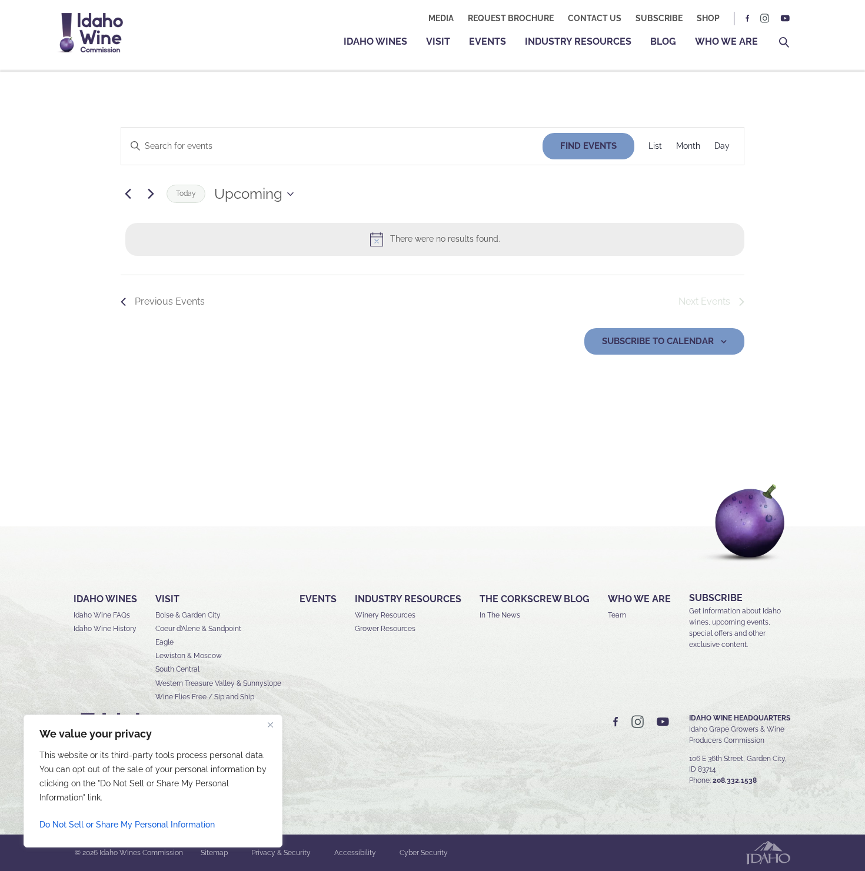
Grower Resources (385, 629)
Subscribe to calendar (658, 341)
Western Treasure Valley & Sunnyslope (218, 683)
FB (747, 18)
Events (487, 41)
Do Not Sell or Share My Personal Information (127, 824)
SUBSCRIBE (716, 597)
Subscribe (659, 18)
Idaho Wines (375, 41)
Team (617, 615)
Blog (663, 41)
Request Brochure (511, 18)
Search (784, 43)
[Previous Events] (128, 194)
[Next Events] (151, 194)
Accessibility (355, 853)
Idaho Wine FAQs (102, 615)
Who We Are (726, 41)
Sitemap (214, 853)
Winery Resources (385, 615)
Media (441, 18)
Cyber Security (424, 853)
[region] (153, 781)
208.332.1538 (735, 780)
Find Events (588, 146)
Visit (438, 41)
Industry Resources (578, 41)
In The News (500, 615)
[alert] (434, 239)
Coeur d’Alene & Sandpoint (198, 629)
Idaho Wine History (105, 629)
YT (784, 18)
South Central (177, 669)
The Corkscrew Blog (535, 599)
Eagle (164, 642)
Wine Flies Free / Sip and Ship (204, 697)
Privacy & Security (281, 853)
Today (186, 193)
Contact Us (594, 18)
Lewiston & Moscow (188, 656)
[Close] (270, 725)
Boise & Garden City (188, 615)
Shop (708, 18)
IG (764, 18)
